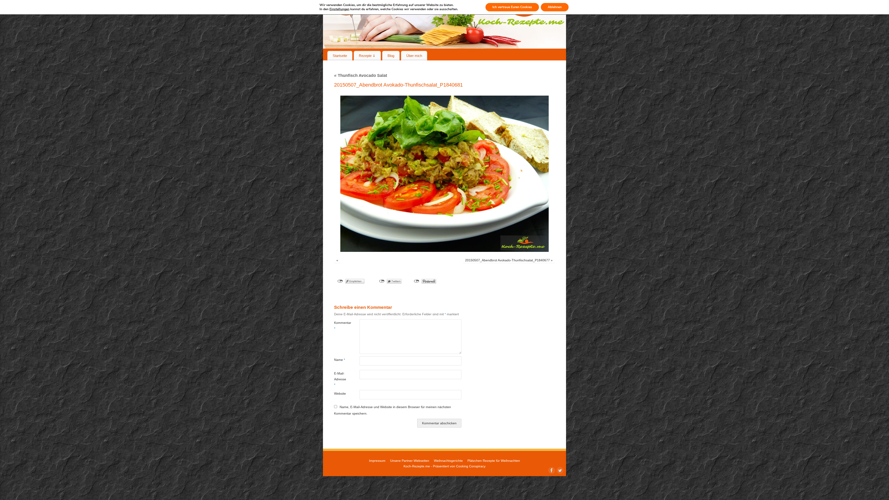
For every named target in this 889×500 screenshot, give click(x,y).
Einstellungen (339, 9)
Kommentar (340, 325)
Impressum (377, 460)
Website (340, 393)
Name (339, 360)
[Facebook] (551, 470)
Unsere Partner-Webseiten (409, 460)
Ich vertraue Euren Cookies (512, 7)
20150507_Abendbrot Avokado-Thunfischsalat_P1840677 (507, 260)
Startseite (340, 56)
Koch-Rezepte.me (417, 466)
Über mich (414, 56)
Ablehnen (555, 7)
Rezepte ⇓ (367, 56)
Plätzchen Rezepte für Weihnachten (493, 460)
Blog (391, 56)
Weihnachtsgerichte (448, 460)
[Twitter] (560, 470)
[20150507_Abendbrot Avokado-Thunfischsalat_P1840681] (444, 174)
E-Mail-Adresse (340, 379)
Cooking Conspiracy (470, 466)
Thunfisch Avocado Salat (360, 75)
